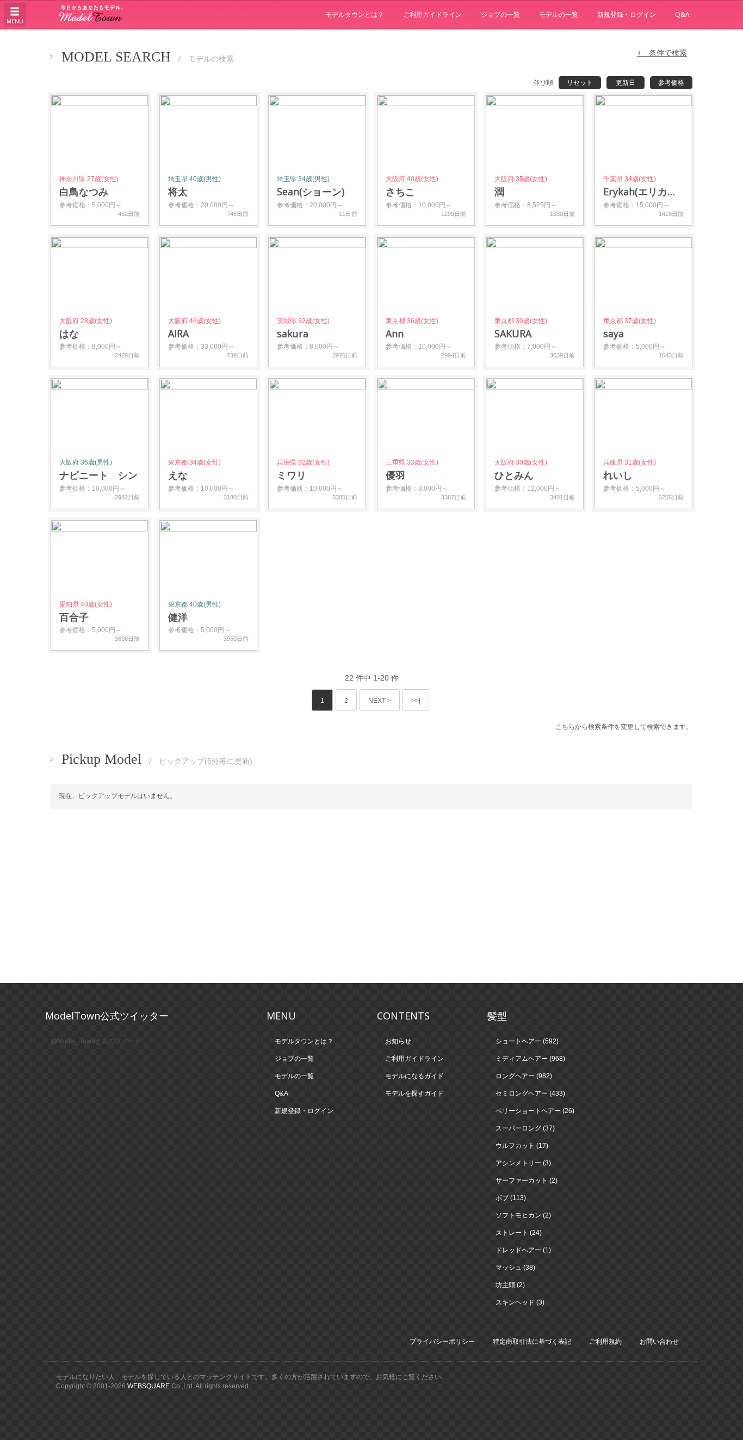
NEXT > (379, 700)
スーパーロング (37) (525, 1128)
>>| (415, 700)
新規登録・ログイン (626, 14)
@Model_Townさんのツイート (96, 1041)
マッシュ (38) (515, 1267)
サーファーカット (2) (527, 1180)
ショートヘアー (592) (527, 1041)
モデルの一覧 (558, 14)
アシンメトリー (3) (523, 1163)
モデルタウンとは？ (354, 14)
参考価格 (671, 82)
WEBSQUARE (148, 1386)
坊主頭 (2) (510, 1285)
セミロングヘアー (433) (530, 1093)
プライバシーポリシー (442, 1341)
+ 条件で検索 (662, 52)
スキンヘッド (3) (520, 1302)
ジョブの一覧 (500, 14)
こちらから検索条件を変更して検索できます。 (623, 727)
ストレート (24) (519, 1233)
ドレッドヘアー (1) (523, 1250)
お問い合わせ (659, 1341)
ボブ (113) (511, 1198)
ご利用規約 (605, 1341)
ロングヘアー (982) (524, 1076)
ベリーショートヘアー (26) (535, 1111)
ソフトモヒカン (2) (523, 1215)
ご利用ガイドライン (432, 14)
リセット (580, 82)
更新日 (625, 82)
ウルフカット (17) (522, 1145)
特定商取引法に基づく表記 (532, 1341)
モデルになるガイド (414, 1076)
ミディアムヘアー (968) (530, 1058)
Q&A (682, 14)
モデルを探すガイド (414, 1093)
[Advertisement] (371, 896)
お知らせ (398, 1041)
